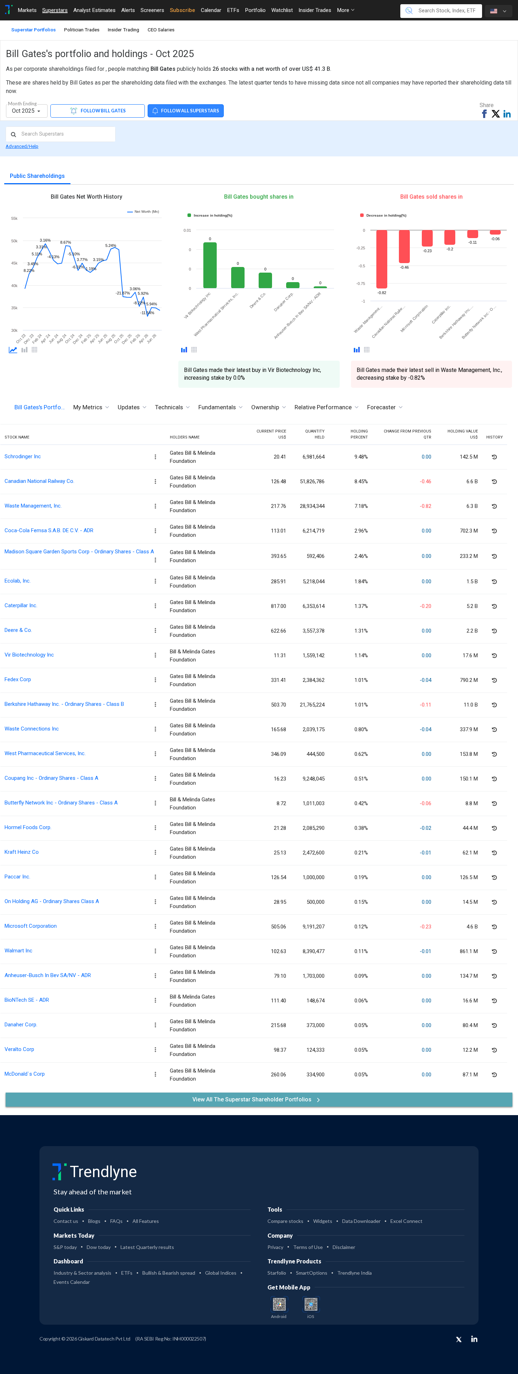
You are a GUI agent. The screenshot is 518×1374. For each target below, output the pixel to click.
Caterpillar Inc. (21, 605)
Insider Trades (314, 10)
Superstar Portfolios (33, 29)
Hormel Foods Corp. (28, 827)
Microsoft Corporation (31, 926)
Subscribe (182, 10)
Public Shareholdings (37, 176)
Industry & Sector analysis (82, 1273)
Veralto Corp (19, 1049)
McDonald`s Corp (25, 1074)
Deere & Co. (18, 630)
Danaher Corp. (21, 1024)
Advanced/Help (22, 146)
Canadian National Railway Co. (39, 481)
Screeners (152, 10)
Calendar (211, 10)
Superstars (55, 10)
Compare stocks (285, 1221)
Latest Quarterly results (147, 1247)
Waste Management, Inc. (33, 506)
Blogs (94, 1221)
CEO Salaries (161, 29)
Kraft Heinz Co (22, 852)
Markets (27, 10)
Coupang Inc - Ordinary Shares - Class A (51, 778)
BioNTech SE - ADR (27, 1000)
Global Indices (220, 1273)
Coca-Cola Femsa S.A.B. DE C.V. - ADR (49, 530)
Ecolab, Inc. (18, 581)
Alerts (128, 10)
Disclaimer (344, 1247)
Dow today (99, 1247)
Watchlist (282, 10)
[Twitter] (459, 1340)
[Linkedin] (474, 1339)
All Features (145, 1221)
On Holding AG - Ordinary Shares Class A (52, 901)
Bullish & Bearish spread (168, 1273)
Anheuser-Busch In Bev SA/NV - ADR (48, 975)
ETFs (233, 10)
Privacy (275, 1247)
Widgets (322, 1221)
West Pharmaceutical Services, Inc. (45, 753)
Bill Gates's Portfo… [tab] (39, 407)
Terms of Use (308, 1247)
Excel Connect (406, 1221)
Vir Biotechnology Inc (29, 655)
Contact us (66, 1221)
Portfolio (255, 10)
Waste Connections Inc (32, 729)
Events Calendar (72, 1282)
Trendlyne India (354, 1273)
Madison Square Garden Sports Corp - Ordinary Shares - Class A (79, 551)
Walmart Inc (18, 950)
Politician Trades (81, 29)
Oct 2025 (24, 110)
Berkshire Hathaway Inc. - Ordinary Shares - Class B (64, 704)
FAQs (116, 1221)
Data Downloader (361, 1221)
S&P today (65, 1247)
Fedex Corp (18, 679)
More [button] (344, 10)
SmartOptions (311, 1273)
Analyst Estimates (94, 10)
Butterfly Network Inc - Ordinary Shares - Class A (61, 803)
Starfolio (276, 1273)
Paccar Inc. (17, 876)
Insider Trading (123, 29)
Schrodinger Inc (23, 456)
